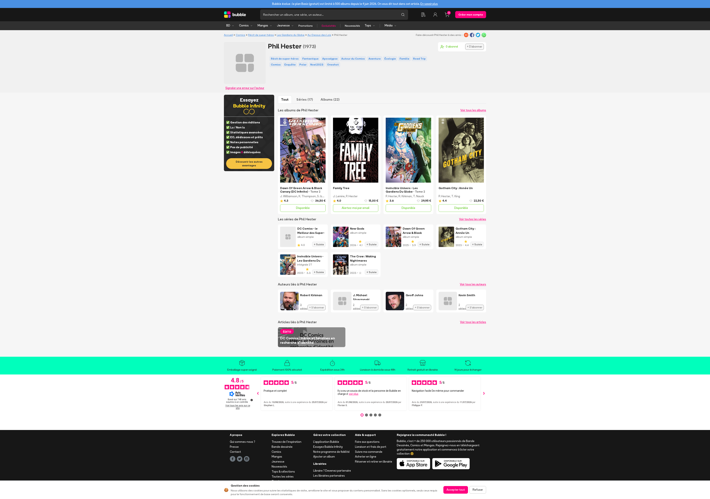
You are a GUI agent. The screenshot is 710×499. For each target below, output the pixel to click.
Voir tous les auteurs (473, 284)
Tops (368, 25)
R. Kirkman (405, 196)
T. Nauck (418, 196)
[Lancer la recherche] (403, 14)
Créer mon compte (470, 14)
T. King (455, 196)
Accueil (228, 35)
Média (389, 25)
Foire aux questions (367, 441)
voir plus (353, 393)
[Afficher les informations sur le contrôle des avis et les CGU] (251, 400)
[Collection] (423, 14)
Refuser (478, 489)
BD (228, 25)
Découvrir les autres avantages (249, 163)
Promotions (305, 25)
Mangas (263, 25)
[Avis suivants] (483, 393)
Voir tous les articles (473, 322)
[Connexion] (435, 14)
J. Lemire (339, 196)
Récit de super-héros (261, 35)
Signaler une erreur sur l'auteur (244, 88)
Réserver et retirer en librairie (373, 461)
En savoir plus (429, 4)
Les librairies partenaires (329, 475)
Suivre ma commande (368, 451)
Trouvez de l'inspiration (286, 441)
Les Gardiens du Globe (291, 35)
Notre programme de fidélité (331, 451)
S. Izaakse (323, 196)
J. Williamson (288, 196)
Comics (244, 25)
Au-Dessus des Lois (319, 35)
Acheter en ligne (365, 456)
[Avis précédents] (257, 393)
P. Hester (352, 196)
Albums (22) (330, 99)
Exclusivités (329, 25)
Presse (234, 446)
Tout (285, 99)
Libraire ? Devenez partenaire (332, 470)
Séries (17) (304, 99)
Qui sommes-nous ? (242, 441)
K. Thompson (307, 196)
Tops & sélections (283, 471)
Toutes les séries (283, 476)
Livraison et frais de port (370, 446)
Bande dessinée (282, 446)
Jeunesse (283, 25)
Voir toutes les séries (472, 219)
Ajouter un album (324, 456)
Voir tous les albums (473, 110)
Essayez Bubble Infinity (328, 446)
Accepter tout (456, 489)
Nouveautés (352, 25)
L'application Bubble (326, 441)
